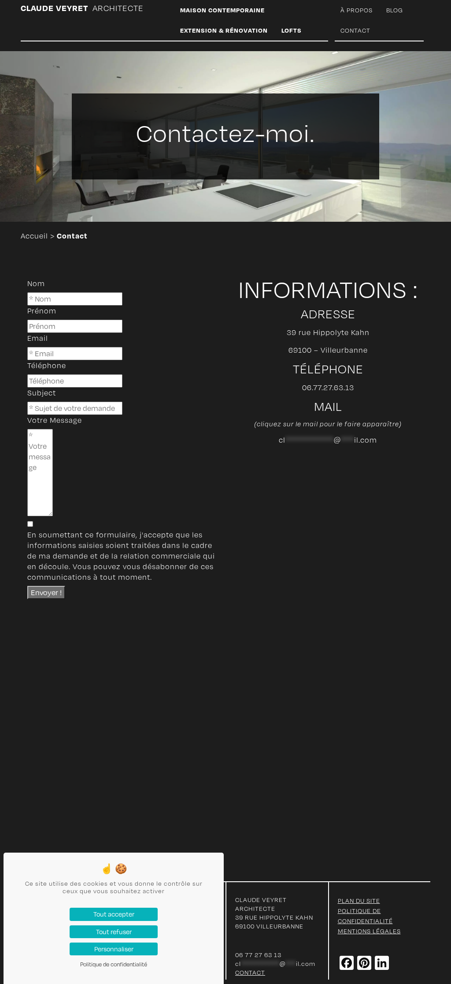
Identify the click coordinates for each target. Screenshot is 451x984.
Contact (355, 30)
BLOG (394, 10)
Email (37, 338)
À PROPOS (356, 10)
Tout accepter (113, 913)
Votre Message (54, 420)
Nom (36, 283)
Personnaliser (113, 948)
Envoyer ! (46, 592)
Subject (41, 392)
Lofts (291, 30)
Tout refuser (114, 931)
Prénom (41, 310)
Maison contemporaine (222, 10)
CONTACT (250, 972)
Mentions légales (369, 931)
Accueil (34, 235)
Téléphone (46, 365)
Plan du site (359, 900)
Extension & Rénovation (224, 30)
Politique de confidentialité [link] (113, 964)
